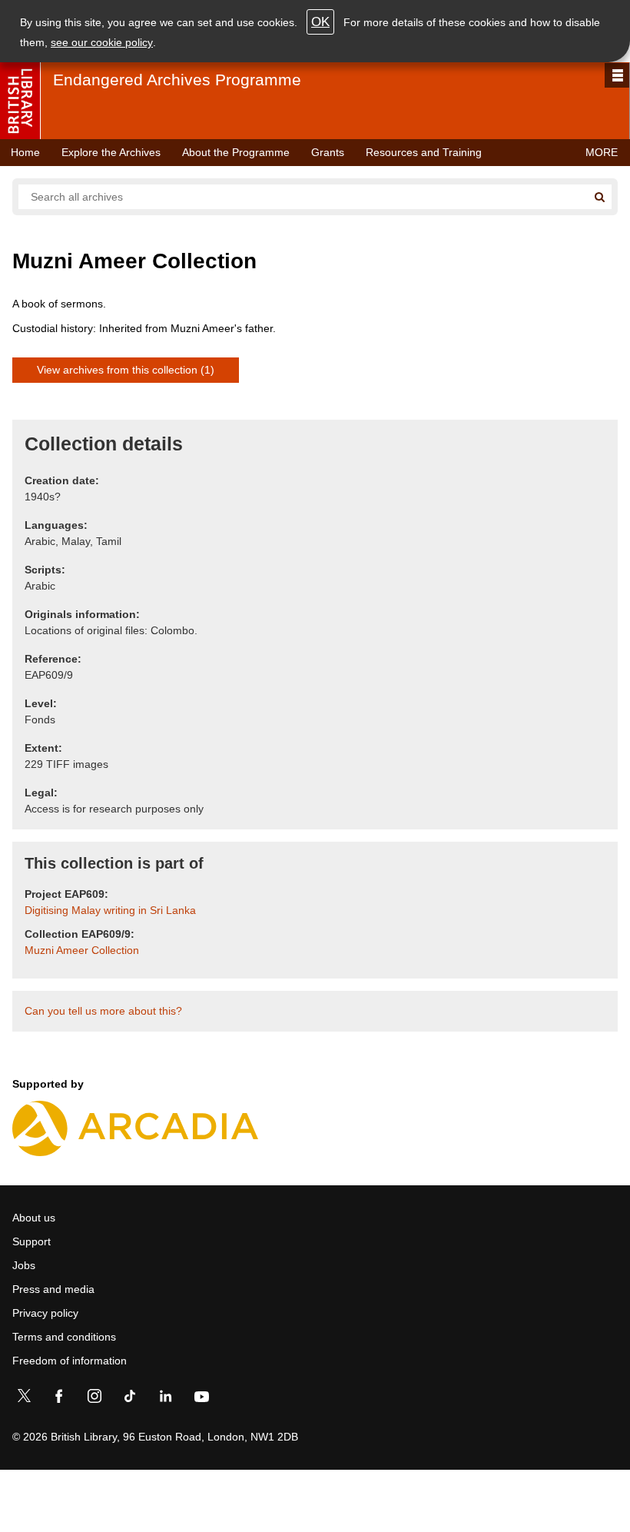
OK (320, 22)
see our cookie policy (102, 42)
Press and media (53, 1289)
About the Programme (236, 152)
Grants (327, 152)
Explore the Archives (111, 152)
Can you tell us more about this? (103, 1011)
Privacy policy (45, 1313)
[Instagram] (94, 1399)
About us (33, 1217)
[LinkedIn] (165, 1399)
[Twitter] (23, 1399)
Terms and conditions (64, 1337)
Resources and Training (424, 152)
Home (25, 152)
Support (31, 1241)
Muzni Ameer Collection (82, 950)
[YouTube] (201, 1399)
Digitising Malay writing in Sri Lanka (110, 910)
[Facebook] (59, 1399)
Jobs (23, 1265)
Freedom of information (69, 1360)
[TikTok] (129, 1399)
